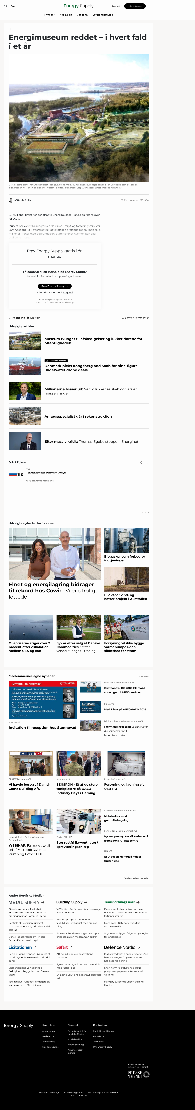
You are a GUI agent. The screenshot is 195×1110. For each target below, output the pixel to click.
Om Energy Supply (102, 1047)
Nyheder (49, 14)
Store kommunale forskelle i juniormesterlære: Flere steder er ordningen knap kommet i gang (27, 912)
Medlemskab (48, 1036)
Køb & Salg (66, 14)
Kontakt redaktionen (103, 1031)
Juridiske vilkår (75, 1039)
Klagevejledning (76, 1044)
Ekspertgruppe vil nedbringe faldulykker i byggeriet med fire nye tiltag (77, 923)
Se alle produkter (50, 1047)
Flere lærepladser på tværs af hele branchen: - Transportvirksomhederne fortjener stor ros (125, 912)
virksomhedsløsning (63, 302)
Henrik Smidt (24, 200)
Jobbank (82, 14)
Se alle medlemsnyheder (136, 878)
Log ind (68, 292)
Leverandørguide (103, 14)
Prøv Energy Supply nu (54, 286)
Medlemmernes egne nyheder (32, 676)
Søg (13, 6)
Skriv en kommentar (137, 317)
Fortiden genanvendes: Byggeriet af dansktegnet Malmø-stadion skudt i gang (29, 957)
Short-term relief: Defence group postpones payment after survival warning (123, 971)
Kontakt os (98, 1036)
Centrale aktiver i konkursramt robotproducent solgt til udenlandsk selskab (30, 926)
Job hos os (98, 1041)
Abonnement (49, 1031)
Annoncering (48, 1041)
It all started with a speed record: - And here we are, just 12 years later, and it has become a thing (126, 957)
